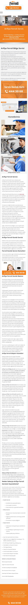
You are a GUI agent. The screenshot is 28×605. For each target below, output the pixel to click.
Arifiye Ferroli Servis (14, 28)
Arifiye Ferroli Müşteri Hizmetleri (12, 353)
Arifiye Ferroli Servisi (10, 177)
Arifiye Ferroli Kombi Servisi (12, 237)
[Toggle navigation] (1, 12)
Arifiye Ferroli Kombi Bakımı (12, 276)
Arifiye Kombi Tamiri (14, 172)
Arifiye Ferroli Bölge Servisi (12, 48)
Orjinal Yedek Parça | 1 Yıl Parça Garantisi (14, 34)
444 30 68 (21, 194)
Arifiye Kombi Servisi (14, 136)
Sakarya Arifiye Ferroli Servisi (9, 473)
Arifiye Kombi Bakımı (14, 155)
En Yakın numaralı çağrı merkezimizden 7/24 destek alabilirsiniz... (14, 38)
